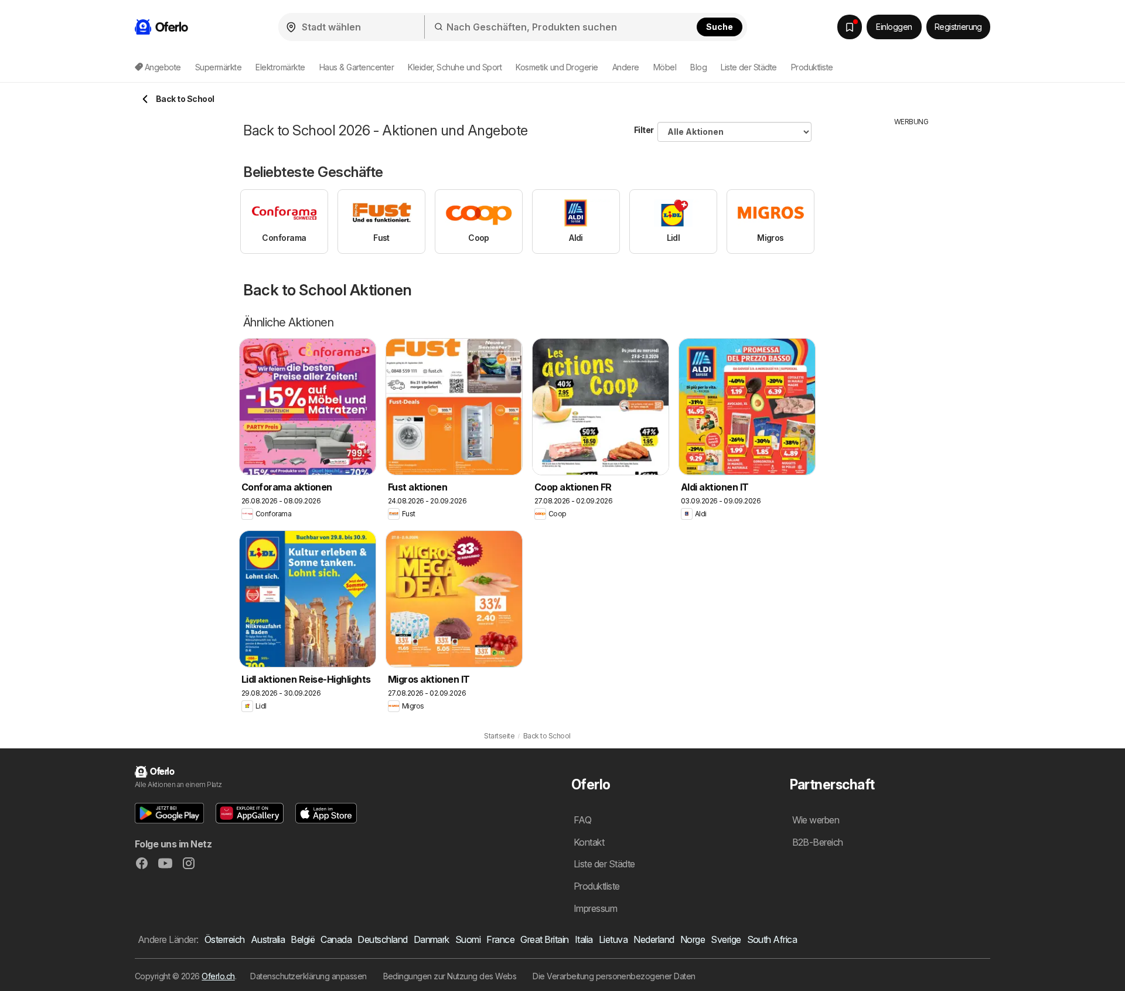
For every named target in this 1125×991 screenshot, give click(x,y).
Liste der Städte (749, 67)
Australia (268, 939)
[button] (169, 813)
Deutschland (382, 939)
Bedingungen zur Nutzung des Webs (450, 976)
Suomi (467, 939)
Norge (692, 939)
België (303, 939)
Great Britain (544, 939)
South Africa (772, 939)
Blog (698, 67)
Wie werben (816, 820)
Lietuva (613, 939)
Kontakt (589, 842)
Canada (336, 939)
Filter (644, 130)
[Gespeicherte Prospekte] (849, 27)
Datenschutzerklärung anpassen (308, 976)
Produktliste (812, 67)
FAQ (582, 820)
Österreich (224, 939)
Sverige (726, 939)
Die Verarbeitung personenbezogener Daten (614, 976)
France (500, 939)
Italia (584, 939)
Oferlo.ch (218, 976)
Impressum (595, 908)
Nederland (653, 939)
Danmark (431, 939)
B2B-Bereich (817, 842)
